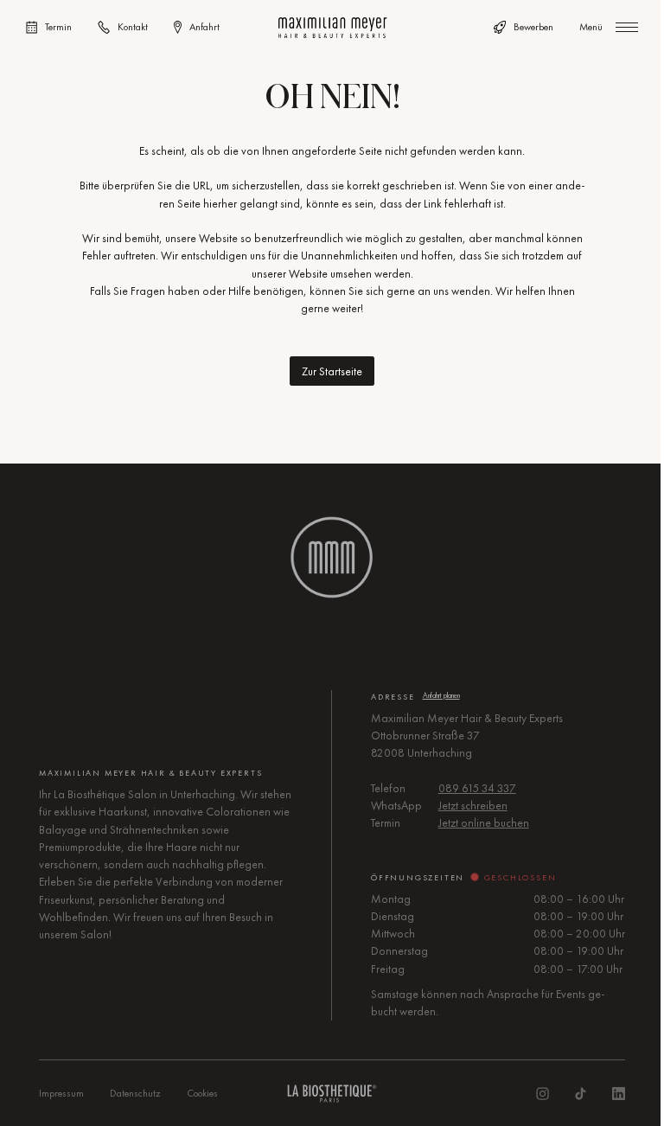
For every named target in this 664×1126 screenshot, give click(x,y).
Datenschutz (135, 1093)
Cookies (202, 1093)
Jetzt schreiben (473, 805)
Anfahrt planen (441, 695)
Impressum (61, 1093)
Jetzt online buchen (483, 823)
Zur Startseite (332, 371)
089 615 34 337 (477, 788)
